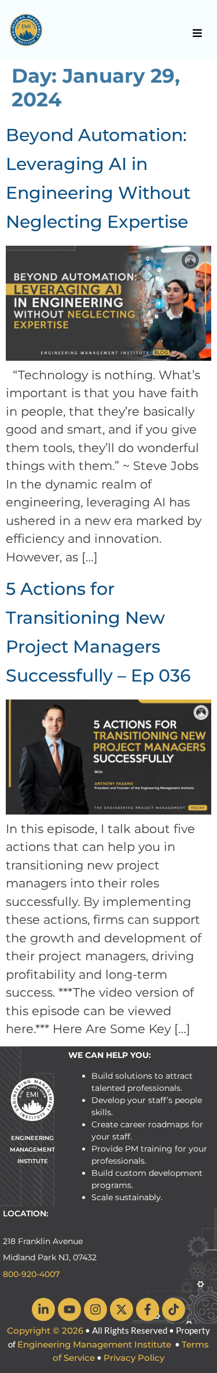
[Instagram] (95, 1309)
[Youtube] (69, 1309)
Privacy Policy (134, 1357)
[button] (197, 33)
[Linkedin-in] (43, 1309)
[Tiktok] (173, 1309)
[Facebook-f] (147, 1309)
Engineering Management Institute (94, 1344)
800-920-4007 (31, 1274)
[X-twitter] (121, 1309)
